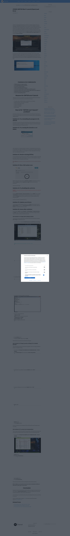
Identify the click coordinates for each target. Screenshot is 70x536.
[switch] (44, 267)
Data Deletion (30, 280)
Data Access (35, 280)
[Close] (47, 255)
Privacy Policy (39, 280)
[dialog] (35, 268)
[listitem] (35, 265)
